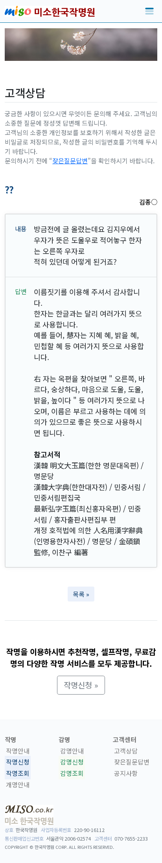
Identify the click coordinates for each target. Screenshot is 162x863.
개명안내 (17, 784)
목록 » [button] (81, 594)
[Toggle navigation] (149, 11)
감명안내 (72, 750)
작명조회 (17, 773)
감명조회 (72, 773)
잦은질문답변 (70, 160)
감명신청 (72, 762)
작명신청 (17, 762)
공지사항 (126, 773)
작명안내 (17, 750)
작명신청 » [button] (81, 685)
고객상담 (126, 750)
